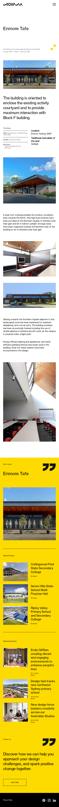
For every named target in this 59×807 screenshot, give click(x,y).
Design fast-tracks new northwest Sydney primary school (43, 686)
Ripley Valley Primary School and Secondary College (41, 613)
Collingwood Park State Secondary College (42, 568)
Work (16, 52)
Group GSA (7, 52)
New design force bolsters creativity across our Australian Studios (43, 710)
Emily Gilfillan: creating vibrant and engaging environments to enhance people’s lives (42, 659)
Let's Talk (15, 782)
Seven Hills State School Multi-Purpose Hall (42, 589)
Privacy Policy (7, 800)
